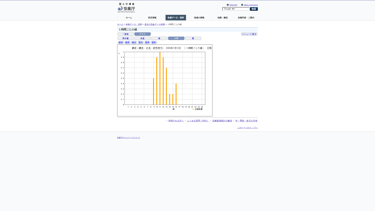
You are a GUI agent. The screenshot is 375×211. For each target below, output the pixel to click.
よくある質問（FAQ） (198, 120)
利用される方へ (176, 120)
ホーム (129, 17)
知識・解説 (223, 17)
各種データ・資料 (176, 17)
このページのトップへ (247, 127)
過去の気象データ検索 (154, 24)
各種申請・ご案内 (246, 17)
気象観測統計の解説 (222, 120)
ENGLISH (233, 5)
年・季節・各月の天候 (246, 120)
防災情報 (152, 17)
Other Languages (251, 5)
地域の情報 (199, 17)
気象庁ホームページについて (128, 138)
